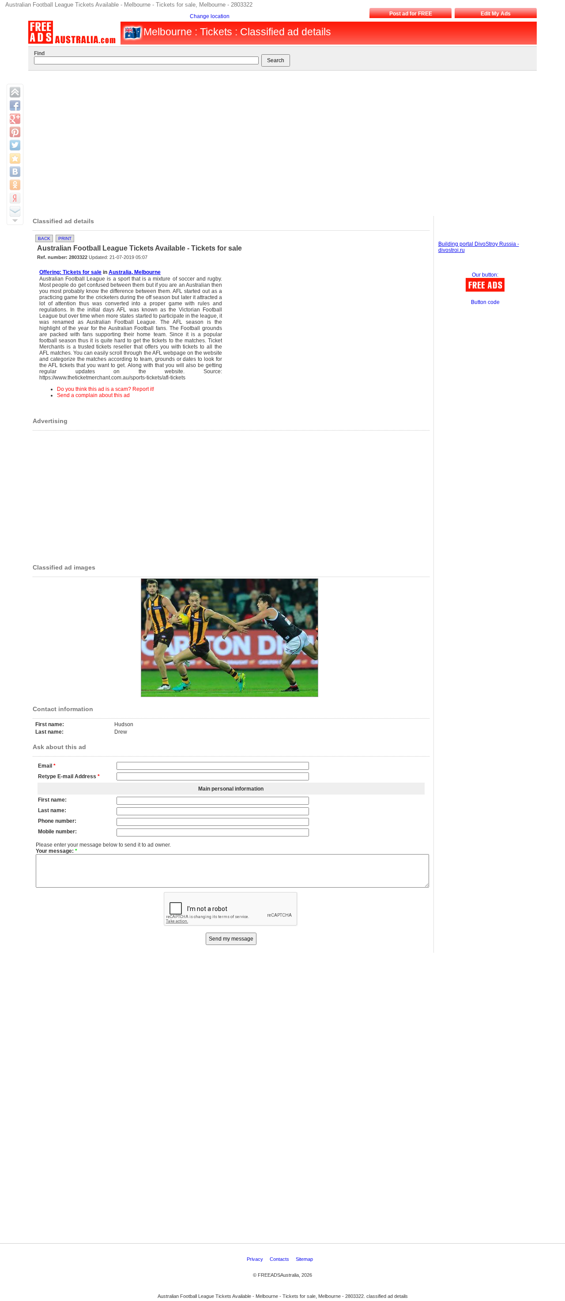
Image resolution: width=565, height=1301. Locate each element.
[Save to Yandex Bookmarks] (15, 198)
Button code (485, 302)
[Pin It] (15, 132)
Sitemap (305, 1259)
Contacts (280, 1259)
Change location (210, 16)
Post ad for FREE (410, 14)
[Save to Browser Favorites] (15, 158)
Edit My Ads (496, 14)
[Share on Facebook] (15, 105)
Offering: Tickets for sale (70, 272)
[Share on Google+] (15, 118)
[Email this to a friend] (15, 211)
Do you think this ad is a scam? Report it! (105, 389)
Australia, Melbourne (135, 272)
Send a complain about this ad (93, 395)
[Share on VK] (15, 171)
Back (44, 238)
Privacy (255, 1259)
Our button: (485, 275)
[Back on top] (15, 92)
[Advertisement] (278, 141)
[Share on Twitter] (15, 145)
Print (65, 238)
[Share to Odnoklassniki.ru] (15, 185)
